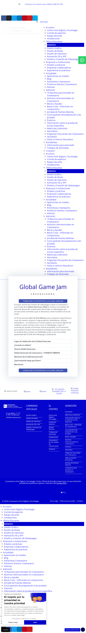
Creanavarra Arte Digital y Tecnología (24, 501)
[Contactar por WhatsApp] (82, 60)
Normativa (52, 131)
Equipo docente (54, 35)
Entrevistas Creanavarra (58, 81)
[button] (43, 341)
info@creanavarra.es (13, 417)
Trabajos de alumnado (58, 147)
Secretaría (52, 136)
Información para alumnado (60, 145)
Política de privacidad (67, 501)
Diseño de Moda (55, 51)
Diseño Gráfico (54, 48)
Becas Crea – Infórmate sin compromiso (60, 108)
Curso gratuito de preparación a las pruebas (64, 116)
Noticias (51, 87)
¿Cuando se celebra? (22, 345)
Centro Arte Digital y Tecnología (62, 30)
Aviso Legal (54, 501)
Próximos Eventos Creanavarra (62, 84)
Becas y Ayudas (54, 103)
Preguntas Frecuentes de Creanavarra (65, 133)
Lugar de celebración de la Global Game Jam (32, 341)
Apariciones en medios (58, 76)
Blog (49, 78)
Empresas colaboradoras (59, 67)
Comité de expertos (56, 33)
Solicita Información (72, 630)
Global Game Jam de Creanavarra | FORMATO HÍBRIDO (37, 353)
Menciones (18, 364)
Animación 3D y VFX (56, 56)
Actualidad (51, 73)
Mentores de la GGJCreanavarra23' (28, 357)
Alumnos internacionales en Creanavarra (60, 99)
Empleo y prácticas (56, 64)
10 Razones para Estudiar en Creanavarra (60, 94)
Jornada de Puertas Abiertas (60, 112)
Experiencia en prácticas (58, 70)
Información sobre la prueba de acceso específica (62, 124)
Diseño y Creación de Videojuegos (63, 59)
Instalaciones (53, 38)
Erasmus (51, 120)
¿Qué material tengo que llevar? (27, 360)
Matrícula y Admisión (57, 128)
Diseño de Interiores (57, 53)
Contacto (50, 150)
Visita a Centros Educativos (60, 139)
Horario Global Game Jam (25, 349)
